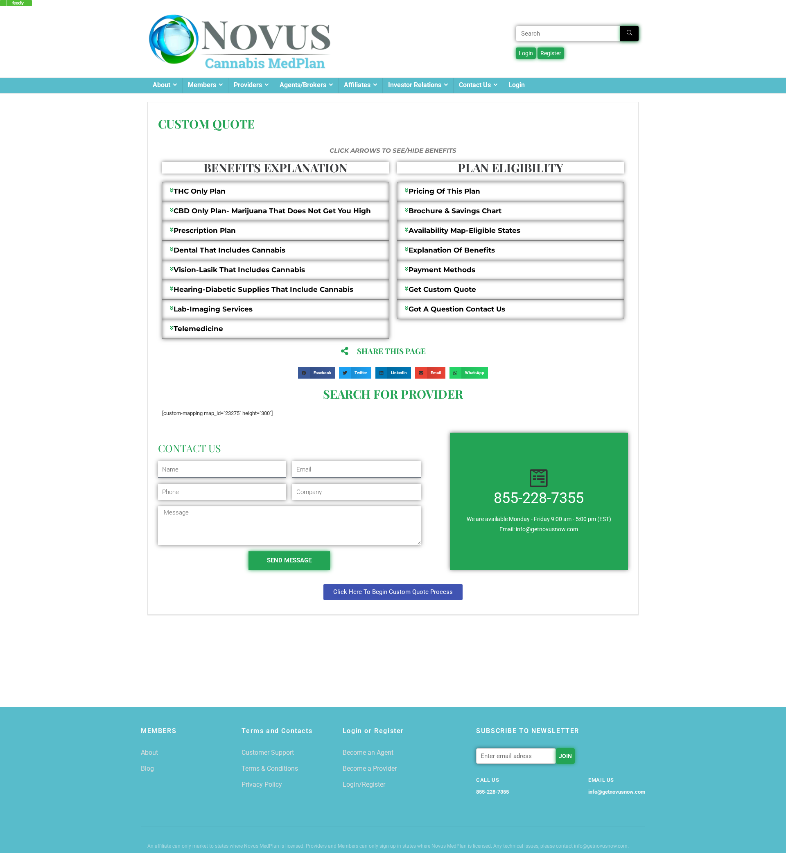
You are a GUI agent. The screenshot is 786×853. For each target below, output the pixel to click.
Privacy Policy (262, 784)
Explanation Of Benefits (452, 250)
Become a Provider (370, 768)
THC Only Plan (200, 191)
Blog (147, 768)
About (161, 85)
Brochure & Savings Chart (455, 211)
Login (516, 85)
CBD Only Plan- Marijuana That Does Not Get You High (272, 211)
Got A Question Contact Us (457, 309)
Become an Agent (368, 752)
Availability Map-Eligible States (464, 230)
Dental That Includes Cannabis (229, 250)
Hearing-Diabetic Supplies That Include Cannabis (263, 289)
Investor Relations (414, 85)
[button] (275, 191)
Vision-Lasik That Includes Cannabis (239, 270)
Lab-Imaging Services (213, 309)
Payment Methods (442, 270)
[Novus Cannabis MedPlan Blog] (16, 3)
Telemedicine (198, 329)
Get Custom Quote (442, 289)
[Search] (629, 33)
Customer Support (268, 752)
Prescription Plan (205, 230)
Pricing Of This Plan (444, 191)
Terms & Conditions (270, 768)
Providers (248, 85)
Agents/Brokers (303, 85)
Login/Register (364, 784)
